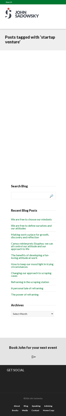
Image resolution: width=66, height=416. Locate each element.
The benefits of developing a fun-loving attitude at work (30, 256)
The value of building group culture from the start (31, 123)
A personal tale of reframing (27, 288)
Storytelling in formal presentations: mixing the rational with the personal (31, 65)
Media (25, 410)
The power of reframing (25, 294)
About (17, 406)
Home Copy (48, 410)
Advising (48, 406)
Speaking (36, 406)
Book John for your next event (33, 347)
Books (15, 410)
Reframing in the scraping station (30, 282)
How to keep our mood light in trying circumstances (32, 265)
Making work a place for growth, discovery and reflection (30, 236)
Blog (26, 406)
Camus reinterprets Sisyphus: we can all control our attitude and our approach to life (32, 246)
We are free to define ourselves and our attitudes (31, 227)
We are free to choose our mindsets (31, 219)
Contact (35, 410)
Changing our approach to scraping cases (31, 274)
